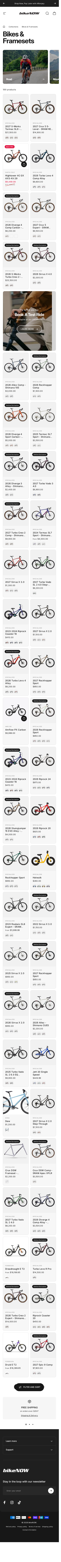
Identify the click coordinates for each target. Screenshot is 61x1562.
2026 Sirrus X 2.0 (14, 1022)
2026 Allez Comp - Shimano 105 (15, 386)
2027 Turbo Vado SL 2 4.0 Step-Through (42, 585)
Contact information (29, 1530)
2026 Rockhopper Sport (42, 731)
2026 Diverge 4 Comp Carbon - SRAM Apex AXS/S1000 (13, 229)
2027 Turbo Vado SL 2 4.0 (14, 1221)
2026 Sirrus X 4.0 (42, 274)
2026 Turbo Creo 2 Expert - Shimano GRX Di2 (15, 1318)
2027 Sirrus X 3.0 (14, 582)
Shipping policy (47, 1526)
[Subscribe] (51, 1491)
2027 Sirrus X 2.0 (42, 631)
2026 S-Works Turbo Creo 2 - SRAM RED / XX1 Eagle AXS (14, 278)
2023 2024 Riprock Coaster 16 (15, 632)
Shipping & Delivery (29, 1415)
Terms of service (35, 1526)
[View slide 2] (29, 1424)
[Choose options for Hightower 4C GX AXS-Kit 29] (24, 164)
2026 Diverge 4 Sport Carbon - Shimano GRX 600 (15, 437)
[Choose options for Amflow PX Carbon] (24, 718)
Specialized (10, 123)
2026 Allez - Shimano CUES (41, 1024)
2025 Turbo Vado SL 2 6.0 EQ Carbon (14, 1074)
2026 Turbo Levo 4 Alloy (15, 681)
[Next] (55, 3)
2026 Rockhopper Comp (42, 386)
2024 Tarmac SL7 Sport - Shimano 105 (42, 535)
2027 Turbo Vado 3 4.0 (43, 484)
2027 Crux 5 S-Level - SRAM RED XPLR (43, 129)
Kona (7, 1118)
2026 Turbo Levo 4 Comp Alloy (43, 177)
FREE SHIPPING (29, 1407)
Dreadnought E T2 (15, 1269)
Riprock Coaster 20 (41, 1316)
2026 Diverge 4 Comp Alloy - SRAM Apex (41, 1222)
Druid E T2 (10, 1364)
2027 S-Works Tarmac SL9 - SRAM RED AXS (13, 129)
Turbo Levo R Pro (42, 1269)
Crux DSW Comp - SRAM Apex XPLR (42, 1171)
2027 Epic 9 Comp (43, 1364)
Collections (13, 27)
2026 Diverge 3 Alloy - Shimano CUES (14, 486)
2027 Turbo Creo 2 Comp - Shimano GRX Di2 (15, 535)
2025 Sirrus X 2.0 (14, 973)
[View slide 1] (26, 1424)
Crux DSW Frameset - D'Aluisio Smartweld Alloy (14, 1174)
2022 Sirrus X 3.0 (42, 924)
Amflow (8, 726)
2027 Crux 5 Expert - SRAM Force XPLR (41, 228)
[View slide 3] (33, 1424)
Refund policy (11, 1526)
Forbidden (9, 1265)
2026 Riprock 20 (42, 828)
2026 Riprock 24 (42, 779)
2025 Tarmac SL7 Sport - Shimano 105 (42, 437)
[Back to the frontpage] (4, 27)
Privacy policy (22, 1526)
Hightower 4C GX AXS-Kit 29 (14, 177)
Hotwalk (37, 877)
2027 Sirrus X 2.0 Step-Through (42, 1122)
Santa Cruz (10, 172)
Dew (7, 1121)
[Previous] (4, 3)
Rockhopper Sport (15, 877)
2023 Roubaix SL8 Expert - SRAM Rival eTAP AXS (15, 927)
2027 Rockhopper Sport (42, 681)
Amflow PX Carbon (15, 729)
